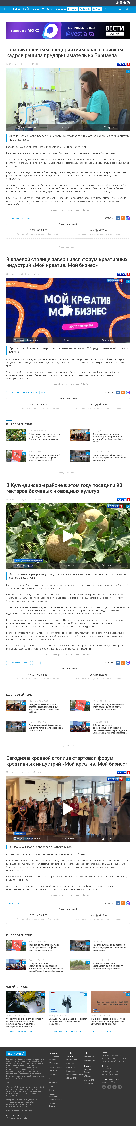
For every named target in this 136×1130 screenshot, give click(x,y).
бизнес (30, 218)
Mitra (26, 1118)
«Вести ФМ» (89, 1080)
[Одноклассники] (121, 2)
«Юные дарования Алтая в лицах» (55, 1097)
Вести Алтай (111, 340)
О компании (71, 1060)
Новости (35, 9)
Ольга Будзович (28, 127)
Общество (69, 340)
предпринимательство (27, 393)
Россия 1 (72, 9)
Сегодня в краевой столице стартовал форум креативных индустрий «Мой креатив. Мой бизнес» (108, 438)
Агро (51, 1078)
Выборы (97, 9)
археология (106, 1031)
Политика (53, 1071)
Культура (53, 1082)
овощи (26, 663)
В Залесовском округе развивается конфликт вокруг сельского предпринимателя (108, 966)
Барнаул (111, 127)
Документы (71, 1078)
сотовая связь (56, 1031)
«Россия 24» (89, 1060)
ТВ (43, 9)
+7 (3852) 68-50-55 (110, 1069)
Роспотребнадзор (73, 1031)
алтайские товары (25, 1031)
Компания (61, 9)
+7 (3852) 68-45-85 (110, 1072)
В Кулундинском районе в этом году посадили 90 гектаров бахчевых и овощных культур (44, 436)
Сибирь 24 (85, 9)
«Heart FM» (89, 1084)
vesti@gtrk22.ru (108, 1082)
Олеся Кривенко (28, 565)
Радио (50, 9)
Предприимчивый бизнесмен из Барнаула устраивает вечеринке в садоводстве (110, 457)
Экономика (69, 127)
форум (43, 393)
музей (94, 1031)
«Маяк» (87, 1076)
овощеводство (13, 663)
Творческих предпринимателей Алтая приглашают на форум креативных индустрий (44, 457)
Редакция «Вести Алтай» (28, 340)
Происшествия (55, 1067)
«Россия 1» (89, 1056)
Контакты (70, 1067)
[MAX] (128, 2)
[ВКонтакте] (117, 2)
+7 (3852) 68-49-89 (110, 1074)
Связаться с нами (113, 9)
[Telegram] (124, 2)
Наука (51, 1086)
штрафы (10, 1031)
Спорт (51, 1090)
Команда (70, 1063)
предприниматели (15, 218)
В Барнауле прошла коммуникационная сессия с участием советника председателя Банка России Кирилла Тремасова (110, 729)
